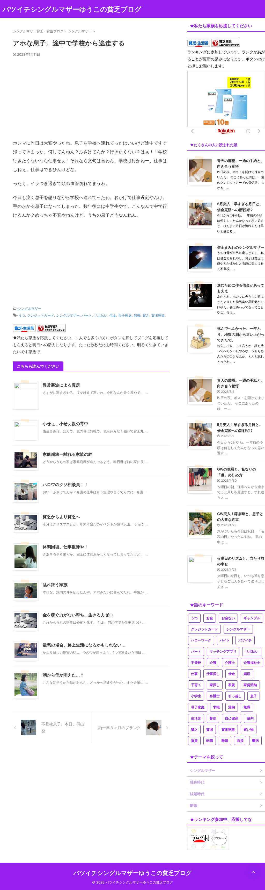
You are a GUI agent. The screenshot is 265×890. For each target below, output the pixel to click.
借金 (112, 315)
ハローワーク (201, 640)
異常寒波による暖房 (61, 385)
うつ (21, 315)
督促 (213, 718)
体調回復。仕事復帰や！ (65, 547)
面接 (240, 741)
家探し (215, 685)
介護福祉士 (252, 663)
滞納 (231, 707)
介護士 (230, 663)
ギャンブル (252, 618)
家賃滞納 (250, 685)
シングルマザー (29, 308)
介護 (213, 663)
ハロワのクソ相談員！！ (65, 484)
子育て (196, 685)
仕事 (194, 674)
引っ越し (235, 696)
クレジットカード (40, 315)
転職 (209, 741)
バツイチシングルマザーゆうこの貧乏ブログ (72, 9)
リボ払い (100, 315)
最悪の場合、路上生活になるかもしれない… (84, 645)
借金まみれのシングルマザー (240, 247)
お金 (209, 618)
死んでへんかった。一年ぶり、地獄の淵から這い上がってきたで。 (240, 334)
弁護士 (215, 696)
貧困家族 (158, 315)
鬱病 (255, 741)
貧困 (209, 729)
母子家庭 (125, 315)
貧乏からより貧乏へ (61, 517)
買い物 (249, 729)
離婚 (225, 741)
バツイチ (245, 640)
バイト (225, 640)
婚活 (247, 674)
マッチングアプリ (223, 651)
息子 (253, 696)
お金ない (228, 618)
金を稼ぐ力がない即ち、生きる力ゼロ (78, 615)
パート (87, 315)
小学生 (196, 696)
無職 (137, 315)
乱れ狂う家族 (55, 584)
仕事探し (213, 674)
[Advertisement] (91, 100)
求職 (216, 707)
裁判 (250, 718)
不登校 (196, 663)
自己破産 (231, 718)
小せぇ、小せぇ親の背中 (65, 424)
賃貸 (194, 741)
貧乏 (146, 315)
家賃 (231, 685)
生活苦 (196, 718)
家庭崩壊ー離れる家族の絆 (67, 454)
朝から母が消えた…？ (63, 675)
